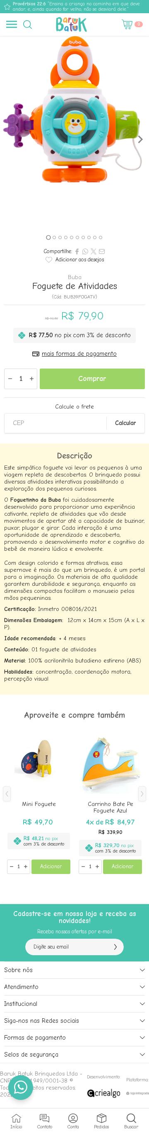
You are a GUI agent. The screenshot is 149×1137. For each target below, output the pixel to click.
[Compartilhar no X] (93, 251)
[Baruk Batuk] (72, 24)
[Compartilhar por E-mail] (102, 251)
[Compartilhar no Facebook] (77, 251)
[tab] (48, 237)
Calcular (125, 423)
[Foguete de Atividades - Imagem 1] (74, 110)
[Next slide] (140, 139)
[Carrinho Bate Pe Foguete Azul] (110, 800)
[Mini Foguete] (39, 800)
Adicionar (51, 866)
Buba (75, 277)
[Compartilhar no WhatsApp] (85, 251)
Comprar (92, 378)
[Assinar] (115, 947)
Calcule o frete (74, 407)
